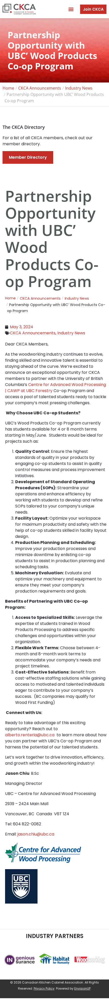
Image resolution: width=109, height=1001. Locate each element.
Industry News (71, 333)
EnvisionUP (82, 988)
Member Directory (28, 157)
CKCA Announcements (33, 333)
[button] (71, 9)
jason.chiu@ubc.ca (35, 834)
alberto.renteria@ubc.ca (30, 735)
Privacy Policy (44, 988)
